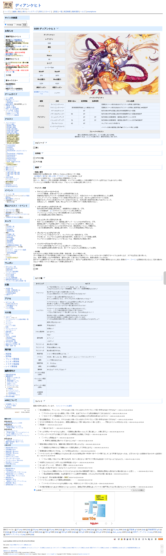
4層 (18, 172)
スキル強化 (10, 276)
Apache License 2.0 (83, 554)
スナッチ (10, 248)
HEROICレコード (11, 185)
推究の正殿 (10, 231)
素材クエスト (10, 168)
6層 (11, 174)
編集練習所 (9, 376)
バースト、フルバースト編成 (16, 250)
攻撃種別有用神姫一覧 (14, 245)
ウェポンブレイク (13, 178)
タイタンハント (12, 180)
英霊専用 (10, 270)
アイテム (8, 324)
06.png (35, 530)
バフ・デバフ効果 (13, 112)
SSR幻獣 (11, 464)
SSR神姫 (11, 449)
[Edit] (57, 28)
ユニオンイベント (14, 391)
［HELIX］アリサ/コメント (14, 440)
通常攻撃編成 (11, 253)
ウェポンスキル (11, 273)
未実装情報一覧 (11, 341)
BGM (7, 335)
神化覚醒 (10, 240)
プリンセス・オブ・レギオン (17, 47)
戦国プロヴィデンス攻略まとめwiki (99, 547)
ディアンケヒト (28, 5)
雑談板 (8, 354)
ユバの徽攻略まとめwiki (116, 547)
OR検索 (18, 25)
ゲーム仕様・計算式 (12, 110)
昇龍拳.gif (133, 530)
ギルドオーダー (11, 211)
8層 (18, 174)
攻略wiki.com (6, 551)
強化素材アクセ (12, 305)
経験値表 (8, 332)
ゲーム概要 (9, 98)
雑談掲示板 (11, 447)
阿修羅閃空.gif (153, 530)
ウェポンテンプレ (13, 385)
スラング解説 (11, 339)
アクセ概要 (9, 307)
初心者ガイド (10, 99)
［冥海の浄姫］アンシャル (14, 427)
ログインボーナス (11, 328)
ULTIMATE (10, 149)
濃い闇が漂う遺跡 (13, 133)
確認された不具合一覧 (13, 344)
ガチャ (8, 317)
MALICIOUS (11, 157)
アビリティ (10, 228)
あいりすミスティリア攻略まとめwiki (61, 547)
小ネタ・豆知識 (11, 336)
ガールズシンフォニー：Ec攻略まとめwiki (38, 547)
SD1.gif (98, 532)
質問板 (8, 356)
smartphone (91, 11)
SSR (8, 236)
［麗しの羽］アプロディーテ (58, 176)
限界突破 (10, 102)
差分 (24, 11)
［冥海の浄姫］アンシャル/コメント (17, 432)
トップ (6, 11)
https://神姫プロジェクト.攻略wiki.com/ (20, 544)
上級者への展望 (11, 107)
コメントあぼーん (51, 554)
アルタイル (9, 87)
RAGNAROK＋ (12, 155)
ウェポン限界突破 (11, 277)
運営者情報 (14, 551)
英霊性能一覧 (12, 453)
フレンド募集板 (12, 359)
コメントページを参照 (64, 406)
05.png (51, 530)
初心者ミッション (13, 101)
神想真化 (10, 242)
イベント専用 (11, 325)
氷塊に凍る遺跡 (12, 129)
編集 (14, 11)
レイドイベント (13, 390)
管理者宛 (8, 407)
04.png (67, 530)
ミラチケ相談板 (12, 364)
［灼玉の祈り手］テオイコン (16, 472)
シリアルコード (11, 330)
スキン (9, 256)
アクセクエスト (11, 171)
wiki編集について (11, 404)
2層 (11, 172)
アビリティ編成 (12, 251)
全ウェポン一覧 (11, 267)
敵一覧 (8, 259)
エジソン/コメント (12, 431)
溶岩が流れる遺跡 (13, 130)
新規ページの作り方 (13, 377)
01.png (115, 530)
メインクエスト (11, 122)
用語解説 (10, 338)
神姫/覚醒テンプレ (13, 381)
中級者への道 (10, 105)
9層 (8, 175)
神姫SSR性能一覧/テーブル (15, 441)
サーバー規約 (11, 405)
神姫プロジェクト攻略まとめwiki (80, 547)
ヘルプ (82, 11)
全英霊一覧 (10, 226)
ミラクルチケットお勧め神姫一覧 (18, 319)
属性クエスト (10, 169)
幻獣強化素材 (11, 293)
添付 (40, 11)
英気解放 (10, 229)
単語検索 (67, 11)
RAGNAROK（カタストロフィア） (16, 151)
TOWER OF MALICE (12, 217)
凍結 (19, 11)
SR (12, 236)
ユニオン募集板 (12, 361)
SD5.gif (31, 532)
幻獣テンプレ (11, 384)
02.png (99, 530)
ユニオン (8, 321)
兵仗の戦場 (9, 177)
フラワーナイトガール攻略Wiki (17, 547)
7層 (15, 174)
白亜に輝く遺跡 (12, 132)
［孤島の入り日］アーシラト (16, 481)
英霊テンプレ (11, 379)
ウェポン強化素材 (12, 271)
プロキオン (9, 85)
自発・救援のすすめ (13, 161)
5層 (8, 174)
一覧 (60, 11)
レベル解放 (10, 239)
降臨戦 (10, 388)
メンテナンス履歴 (11, 342)
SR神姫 (10, 455)
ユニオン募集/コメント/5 (14, 434)
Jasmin (27, 554)
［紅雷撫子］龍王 (39, 176)
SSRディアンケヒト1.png (15, 534)
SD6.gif (14, 532)
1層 (8, 172)
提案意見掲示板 (11, 374)
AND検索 (10, 25)
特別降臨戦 (12, 393)
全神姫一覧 (10, 234)
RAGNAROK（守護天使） (15, 153)
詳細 (28, 529)
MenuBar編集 (10, 396)
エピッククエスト (11, 166)
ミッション (9, 322)
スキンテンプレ (12, 382)
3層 (15, 172)
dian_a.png (117, 532)
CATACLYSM (11, 160)
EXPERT (10, 147)
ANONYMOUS (12, 158)
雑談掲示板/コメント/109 (14, 423)
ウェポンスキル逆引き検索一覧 (16, 281)
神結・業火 (9, 443)
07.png (19, 530)
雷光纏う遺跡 (11, 127)
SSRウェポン (12, 456)
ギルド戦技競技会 (16, 40)
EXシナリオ (9, 333)
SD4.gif (48, 532)
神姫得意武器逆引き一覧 (14, 279)
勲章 (7, 327)
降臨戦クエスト (11, 214)
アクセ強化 (10, 308)
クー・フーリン (131, 259)
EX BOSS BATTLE (12, 186)
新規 (55, 11)
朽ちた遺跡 (10, 124)
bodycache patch (13, 554)
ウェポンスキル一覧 (14, 460)
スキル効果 (10, 274)
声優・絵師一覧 (11, 345)
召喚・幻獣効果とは (13, 290)
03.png (83, 530)
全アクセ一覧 (10, 302)
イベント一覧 (10, 72)
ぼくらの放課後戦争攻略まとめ (131, 547)
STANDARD (11, 146)
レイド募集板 (11, 366)
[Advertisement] (77, 20)
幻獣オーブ (9, 294)
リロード (47, 11)
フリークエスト (11, 209)
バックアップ (32, 11)
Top (16, 9)
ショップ (8, 316)
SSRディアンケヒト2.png (143, 532)
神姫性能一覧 (12, 451)
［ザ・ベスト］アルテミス (14, 90)
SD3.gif (64, 532)
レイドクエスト (11, 144)
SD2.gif (81, 532)
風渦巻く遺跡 (11, 125)
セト (46, 180)
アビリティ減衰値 (13, 115)
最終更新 (75, 11)
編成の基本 (9, 104)
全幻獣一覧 (9, 288)
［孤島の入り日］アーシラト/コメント (17, 436)
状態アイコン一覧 (13, 113)
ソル (38, 180)
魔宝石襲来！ (10, 54)
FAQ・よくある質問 (12, 109)
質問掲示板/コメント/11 (13, 426)
